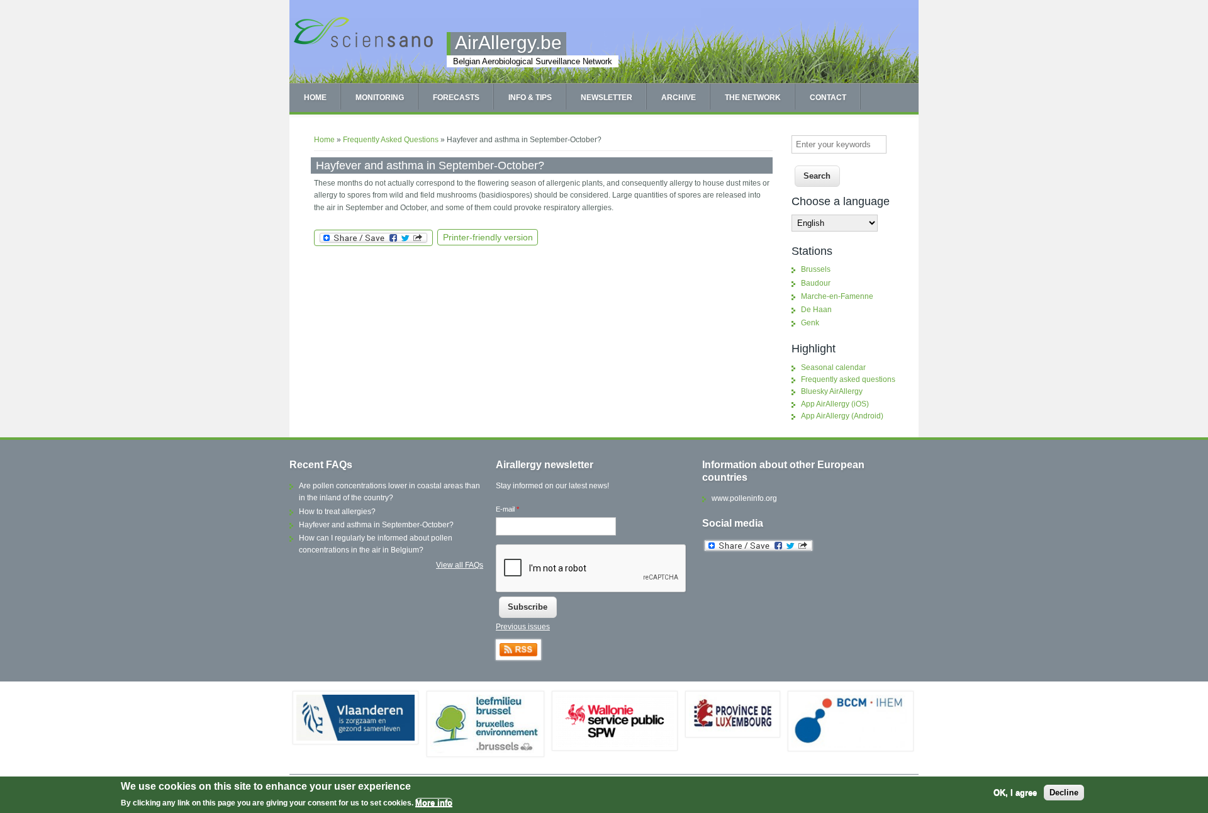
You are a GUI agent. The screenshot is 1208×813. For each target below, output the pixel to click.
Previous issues (523, 626)
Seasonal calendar (833, 367)
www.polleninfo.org (744, 498)
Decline (1063, 793)
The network (753, 97)
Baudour (815, 283)
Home (315, 97)
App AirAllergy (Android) (842, 416)
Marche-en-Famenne (837, 296)
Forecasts (456, 97)
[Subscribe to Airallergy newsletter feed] (518, 657)
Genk (810, 322)
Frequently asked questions (848, 379)
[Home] (363, 46)
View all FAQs (459, 565)
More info (433, 802)
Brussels (815, 269)
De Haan (816, 309)
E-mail (507, 509)
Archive (678, 97)
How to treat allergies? (337, 511)
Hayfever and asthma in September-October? (376, 524)
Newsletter (606, 97)
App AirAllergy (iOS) (835, 404)
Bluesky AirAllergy (832, 391)
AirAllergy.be (508, 42)
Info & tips (530, 97)
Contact (828, 97)
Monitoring (379, 97)
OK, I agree (1015, 793)
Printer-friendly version (488, 237)
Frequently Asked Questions (391, 139)
